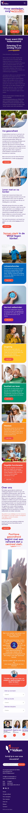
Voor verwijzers (7, 796)
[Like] (5, 736)
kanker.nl (18, 221)
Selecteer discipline (10, 706)
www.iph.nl (20, 158)
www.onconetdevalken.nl (9, 778)
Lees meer (18, 31)
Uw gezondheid (7, 794)
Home (4, 791)
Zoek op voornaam (10, 690)
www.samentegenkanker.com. (10, 99)
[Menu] (24, 3)
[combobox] (14, 695)
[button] (21, 764)
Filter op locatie (9, 698)
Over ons (5, 801)
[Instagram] (8, 788)
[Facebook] (3, 788)
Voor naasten (6, 799)
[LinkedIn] (6, 788)
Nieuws (4, 804)
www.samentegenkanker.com (14, 667)
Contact (5, 806)
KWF (3, 222)
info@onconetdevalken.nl (9, 776)
